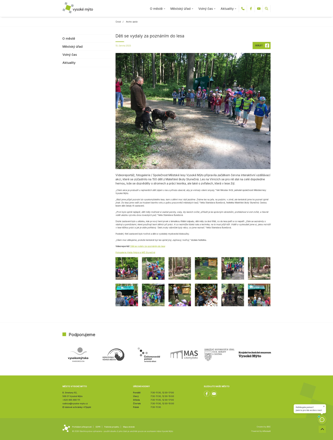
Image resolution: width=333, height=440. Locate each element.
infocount (266, 431)
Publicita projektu (111, 427)
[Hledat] (266, 8)
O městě (156, 9)
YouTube (259, 8)
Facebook (251, 8)
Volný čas (205, 9)
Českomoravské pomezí (149, 354)
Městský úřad (180, 9)
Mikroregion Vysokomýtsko (78, 354)
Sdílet (259, 45)
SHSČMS (219, 354)
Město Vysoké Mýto (77, 7)
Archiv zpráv (132, 21)
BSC (269, 427)
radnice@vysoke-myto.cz (75, 403)
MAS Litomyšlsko (184, 354)
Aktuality (227, 9)
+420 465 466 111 (243, 8)
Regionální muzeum (255, 354)
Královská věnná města (113, 354)
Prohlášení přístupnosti (82, 427)
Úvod (118, 21)
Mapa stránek (129, 427)
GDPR (97, 427)
